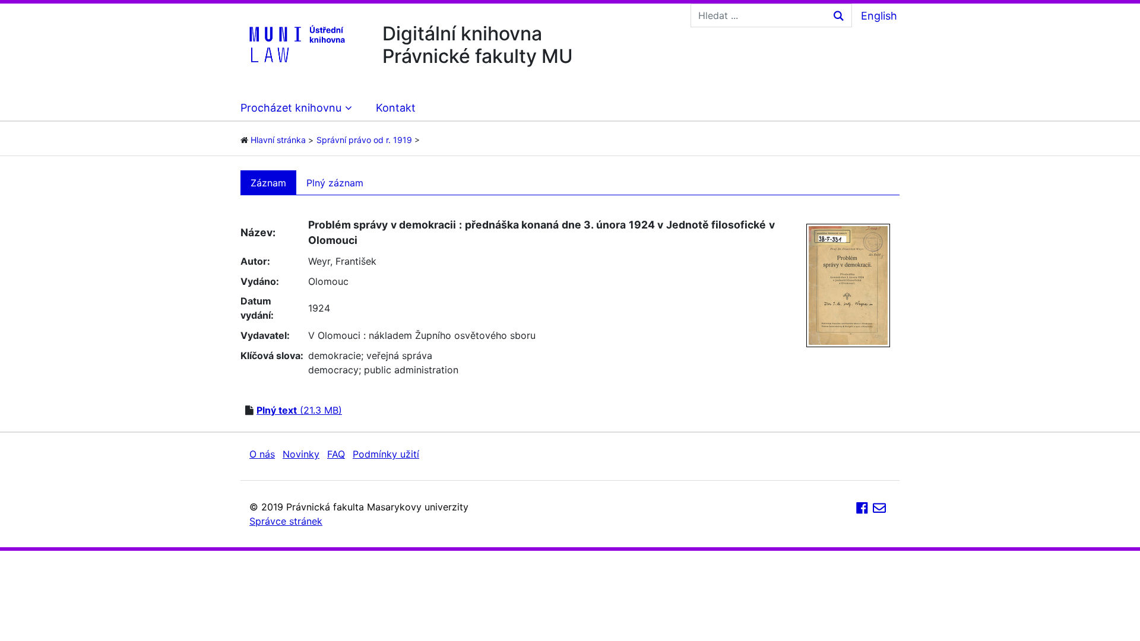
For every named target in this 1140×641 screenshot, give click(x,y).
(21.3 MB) (299, 410)
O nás (262, 454)
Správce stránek (285, 521)
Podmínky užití (386, 454)
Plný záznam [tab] (334, 183)
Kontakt (396, 107)
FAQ (336, 454)
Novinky (301, 454)
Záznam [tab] (268, 183)
